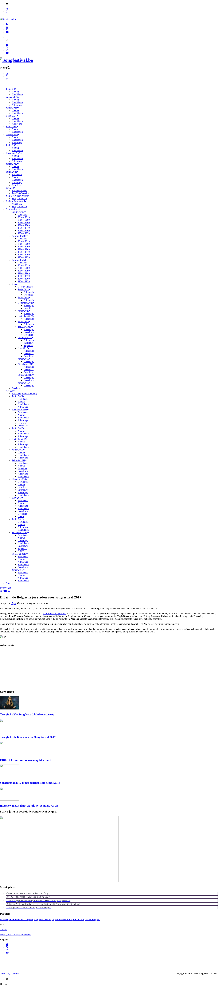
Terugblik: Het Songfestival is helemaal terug (27, 714)
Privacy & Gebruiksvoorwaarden (15, 934)
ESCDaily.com (26, 919)
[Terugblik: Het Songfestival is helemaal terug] (9, 708)
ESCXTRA (78, 919)
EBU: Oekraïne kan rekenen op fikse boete (26, 760)
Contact (3, 929)
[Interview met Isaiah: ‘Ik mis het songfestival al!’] (9, 800)
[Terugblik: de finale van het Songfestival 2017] (9, 731)
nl (7, 8)
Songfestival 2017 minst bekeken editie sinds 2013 (30, 782)
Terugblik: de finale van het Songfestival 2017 (28, 737)
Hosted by (9, 919)
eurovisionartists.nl (64, 919)
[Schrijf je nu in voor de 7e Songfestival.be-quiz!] (59, 881)
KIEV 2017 (5, 588)
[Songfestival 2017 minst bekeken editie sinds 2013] (9, 777)
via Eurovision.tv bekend (54, 613)
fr (6, 11)
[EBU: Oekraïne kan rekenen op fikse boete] (9, 754)
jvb (14, 603)
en (7, 14)
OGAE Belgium (92, 919)
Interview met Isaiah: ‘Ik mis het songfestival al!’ (29, 805)
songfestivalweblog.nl (44, 919)
